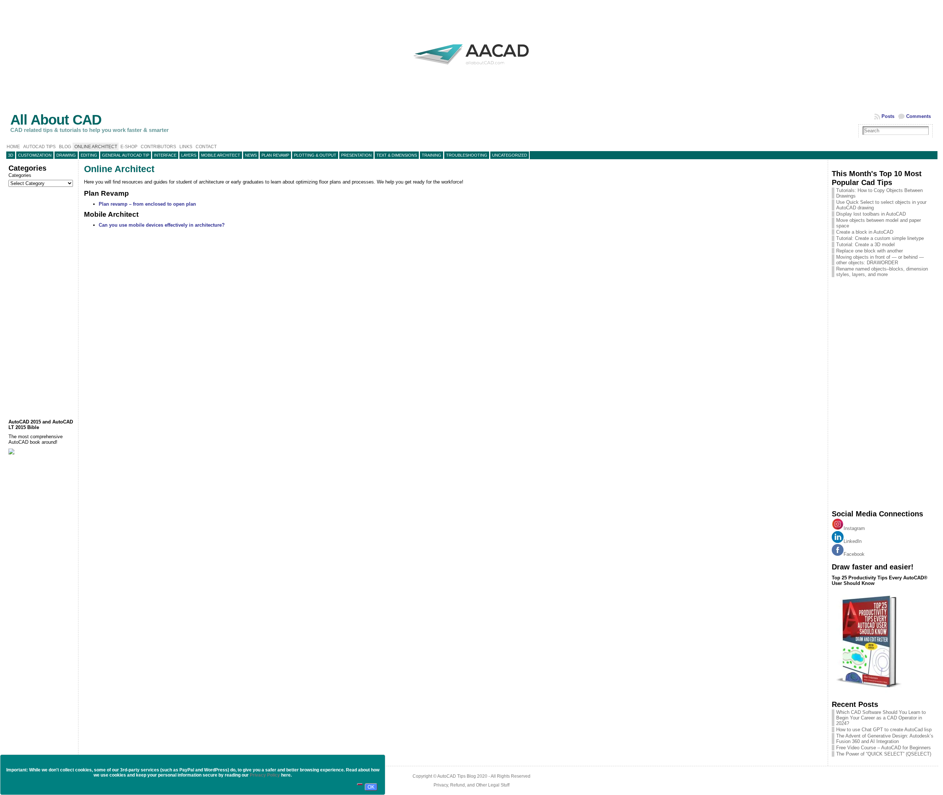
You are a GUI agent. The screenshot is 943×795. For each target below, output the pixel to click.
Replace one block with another (869, 251)
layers (188, 155)
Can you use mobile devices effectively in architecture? (162, 225)
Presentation (356, 155)
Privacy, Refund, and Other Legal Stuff (471, 785)
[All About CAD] (471, 71)
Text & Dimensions (396, 155)
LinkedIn (853, 541)
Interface (165, 155)
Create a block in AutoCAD (864, 232)
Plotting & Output (315, 155)
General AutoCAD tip (125, 155)
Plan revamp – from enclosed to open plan (147, 204)
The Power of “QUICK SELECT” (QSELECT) (883, 754)
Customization (35, 155)
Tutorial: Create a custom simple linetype (880, 238)
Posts (887, 116)
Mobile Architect (220, 155)
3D (10, 155)
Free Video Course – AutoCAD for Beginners (883, 747)
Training (431, 155)
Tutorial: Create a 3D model (865, 244)
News (251, 155)
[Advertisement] (41, 303)
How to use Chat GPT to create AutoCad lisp (884, 729)
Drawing (66, 155)
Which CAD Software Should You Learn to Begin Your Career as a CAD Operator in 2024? (881, 717)
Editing (89, 155)
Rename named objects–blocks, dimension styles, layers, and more (882, 271)
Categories (19, 175)
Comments (918, 116)
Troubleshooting (466, 155)
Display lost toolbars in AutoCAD (871, 214)
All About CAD (55, 120)
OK (371, 787)
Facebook (854, 554)
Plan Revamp (275, 155)
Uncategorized (509, 155)
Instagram (854, 528)
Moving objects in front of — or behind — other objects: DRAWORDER (880, 259)
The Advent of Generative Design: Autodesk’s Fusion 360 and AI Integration (884, 738)
